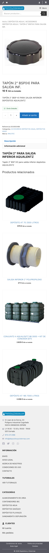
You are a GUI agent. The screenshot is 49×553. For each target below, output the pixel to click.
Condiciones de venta (14, 543)
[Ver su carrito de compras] (44, 2)
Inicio (4, 22)
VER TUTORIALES (9, 483)
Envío (4, 456)
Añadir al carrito (29, 115)
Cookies (35, 546)
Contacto (7, 471)
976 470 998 (10, 435)
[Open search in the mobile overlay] (24, 13)
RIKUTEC (11, 134)
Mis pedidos (7, 533)
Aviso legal (7, 460)
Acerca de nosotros (12, 464)
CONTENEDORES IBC (11, 502)
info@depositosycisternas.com (17, 439)
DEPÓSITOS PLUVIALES (12, 513)
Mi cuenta (6, 528)
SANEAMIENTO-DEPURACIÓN (14, 516)
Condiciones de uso (11, 467)
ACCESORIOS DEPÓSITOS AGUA (23, 129)
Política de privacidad (35, 543)
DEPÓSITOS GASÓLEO (11, 509)
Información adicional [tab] (14, 146)
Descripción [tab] (10, 141)
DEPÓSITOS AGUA (16, 22)
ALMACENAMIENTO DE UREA (14, 498)
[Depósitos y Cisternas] (13, 8)
